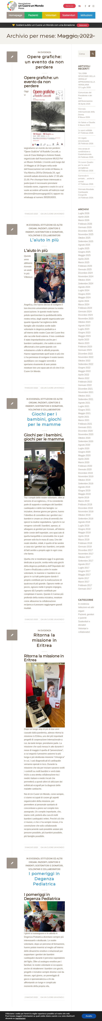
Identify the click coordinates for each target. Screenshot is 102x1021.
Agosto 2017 (84, 564)
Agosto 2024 (84, 287)
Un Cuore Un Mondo (54, 214)
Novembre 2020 (85, 434)
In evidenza (44, 52)
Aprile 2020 (83, 459)
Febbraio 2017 (85, 585)
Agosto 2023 (84, 326)
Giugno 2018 (84, 529)
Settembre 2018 (85, 518)
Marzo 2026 (83, 220)
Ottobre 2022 (84, 361)
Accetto (89, 1016)
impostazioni (20, 1018)
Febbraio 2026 (85, 224)
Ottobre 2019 (84, 480)
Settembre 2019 (85, 483)
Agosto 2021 (84, 403)
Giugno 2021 (84, 410)
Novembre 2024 (85, 276)
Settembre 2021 (85, 399)
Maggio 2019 (84, 494)
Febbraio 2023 (85, 347)
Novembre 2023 (85, 318)
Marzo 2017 (83, 582)
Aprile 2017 (83, 578)
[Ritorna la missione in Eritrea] (12, 635)
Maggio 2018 (84, 532)
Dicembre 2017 (85, 550)
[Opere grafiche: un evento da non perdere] (12, 56)
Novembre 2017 (85, 554)
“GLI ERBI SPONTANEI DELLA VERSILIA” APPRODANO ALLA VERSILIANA (86, 79)
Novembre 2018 (85, 511)
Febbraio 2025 (85, 266)
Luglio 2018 (83, 526)
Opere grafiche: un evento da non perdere (44, 62)
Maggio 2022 (84, 371)
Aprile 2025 (83, 259)
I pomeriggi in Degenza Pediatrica (44, 878)
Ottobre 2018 (84, 515)
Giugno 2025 (84, 252)
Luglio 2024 (83, 290)
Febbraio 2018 (85, 543)
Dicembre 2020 (85, 431)
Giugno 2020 (84, 452)
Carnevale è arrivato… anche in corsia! (86, 178)
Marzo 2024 (83, 304)
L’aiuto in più (44, 239)
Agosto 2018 (84, 522)
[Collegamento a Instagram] (93, 6)
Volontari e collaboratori (44, 235)
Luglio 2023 (83, 329)
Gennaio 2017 (85, 589)
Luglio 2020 (83, 448)
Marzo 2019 (83, 501)
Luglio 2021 (83, 406)
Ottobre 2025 (84, 238)
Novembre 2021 (85, 392)
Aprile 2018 (83, 536)
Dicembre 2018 (85, 508)
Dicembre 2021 (85, 389)
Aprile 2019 (83, 497)
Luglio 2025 (83, 248)
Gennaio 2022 (85, 385)
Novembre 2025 (85, 234)
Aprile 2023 (83, 339)
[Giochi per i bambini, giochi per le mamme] (12, 403)
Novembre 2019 (85, 476)
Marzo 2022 (83, 378)
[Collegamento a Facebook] (85, 6)
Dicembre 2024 (85, 273)
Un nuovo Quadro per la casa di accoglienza (85, 165)
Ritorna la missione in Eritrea (44, 640)
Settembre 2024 (85, 283)
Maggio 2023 (84, 336)
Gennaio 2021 (85, 427)
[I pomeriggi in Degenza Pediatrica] (12, 863)
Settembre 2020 (85, 441)
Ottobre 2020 (84, 438)
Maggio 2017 (84, 575)
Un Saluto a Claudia (86, 122)
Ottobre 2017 (84, 557)
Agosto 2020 (84, 445)
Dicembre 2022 (85, 354)
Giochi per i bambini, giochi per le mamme (44, 419)
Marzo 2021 (83, 420)
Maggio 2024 (84, 297)
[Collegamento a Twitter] (89, 6)
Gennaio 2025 (85, 269)
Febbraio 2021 (85, 424)
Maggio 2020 (84, 455)
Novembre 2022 (85, 357)
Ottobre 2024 (84, 280)
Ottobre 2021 (84, 396)
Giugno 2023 (84, 332)
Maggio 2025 (84, 255)
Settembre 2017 (85, 561)
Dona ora (69, 6)
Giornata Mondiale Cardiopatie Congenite (86, 192)
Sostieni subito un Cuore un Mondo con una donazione (49, 25)
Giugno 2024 (84, 294)
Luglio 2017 (83, 568)
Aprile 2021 (83, 417)
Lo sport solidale (85, 130)
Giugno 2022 (84, 368)
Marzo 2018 (83, 539)
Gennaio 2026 (85, 227)
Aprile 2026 (83, 217)
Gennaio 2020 (85, 469)
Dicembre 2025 (85, 231)
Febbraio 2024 (85, 308)
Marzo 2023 (83, 343)
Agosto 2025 (84, 245)
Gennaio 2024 (85, 311)
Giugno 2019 (84, 490)
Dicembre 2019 (85, 473)
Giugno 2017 (84, 571)
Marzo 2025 (83, 262)
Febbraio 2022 (85, 382)
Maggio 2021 (84, 413)
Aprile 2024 (83, 301)
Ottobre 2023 (84, 322)
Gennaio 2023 (85, 350)
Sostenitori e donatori (49, 232)
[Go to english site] (79, 6)
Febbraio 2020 (85, 466)
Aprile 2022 (83, 375)
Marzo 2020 (83, 462)
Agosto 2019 (84, 487)
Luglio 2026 (83, 213)
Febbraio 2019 (85, 504)
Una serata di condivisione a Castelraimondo (85, 151)
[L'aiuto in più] (12, 229)
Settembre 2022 (85, 364)
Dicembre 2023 (85, 315)
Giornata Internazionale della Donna (86, 112)
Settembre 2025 (85, 241)
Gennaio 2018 (85, 547)
